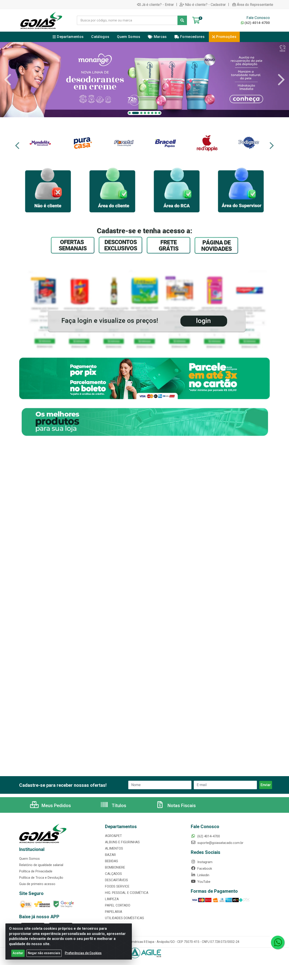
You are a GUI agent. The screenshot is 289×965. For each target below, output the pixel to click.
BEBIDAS (111, 861)
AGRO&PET (113, 836)
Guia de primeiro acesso (37, 884)
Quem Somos (29, 859)
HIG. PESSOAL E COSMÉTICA (126, 893)
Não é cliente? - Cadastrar (205, 4)
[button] (129, 113)
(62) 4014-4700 (257, 23)
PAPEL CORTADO (117, 905)
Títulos (118, 805)
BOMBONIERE (115, 867)
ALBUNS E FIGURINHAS (122, 842)
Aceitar (18, 953)
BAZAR (110, 855)
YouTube (203, 882)
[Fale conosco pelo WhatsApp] (277, 942)
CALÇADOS (113, 874)
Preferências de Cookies (83, 953)
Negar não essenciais (44, 953)
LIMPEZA (112, 899)
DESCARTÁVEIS (116, 880)
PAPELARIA (113, 912)
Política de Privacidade (35, 871)
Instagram (204, 862)
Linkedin (202, 875)
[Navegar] (7, 79)
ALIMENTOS (114, 848)
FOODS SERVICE (117, 886)
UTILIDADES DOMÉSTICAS (124, 918)
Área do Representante (255, 4)
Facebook (204, 869)
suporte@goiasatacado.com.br (219, 843)
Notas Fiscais (181, 805)
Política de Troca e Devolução (41, 878)
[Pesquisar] (182, 20)
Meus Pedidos (55, 805)
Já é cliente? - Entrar (158, 4)
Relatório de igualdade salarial (41, 865)
